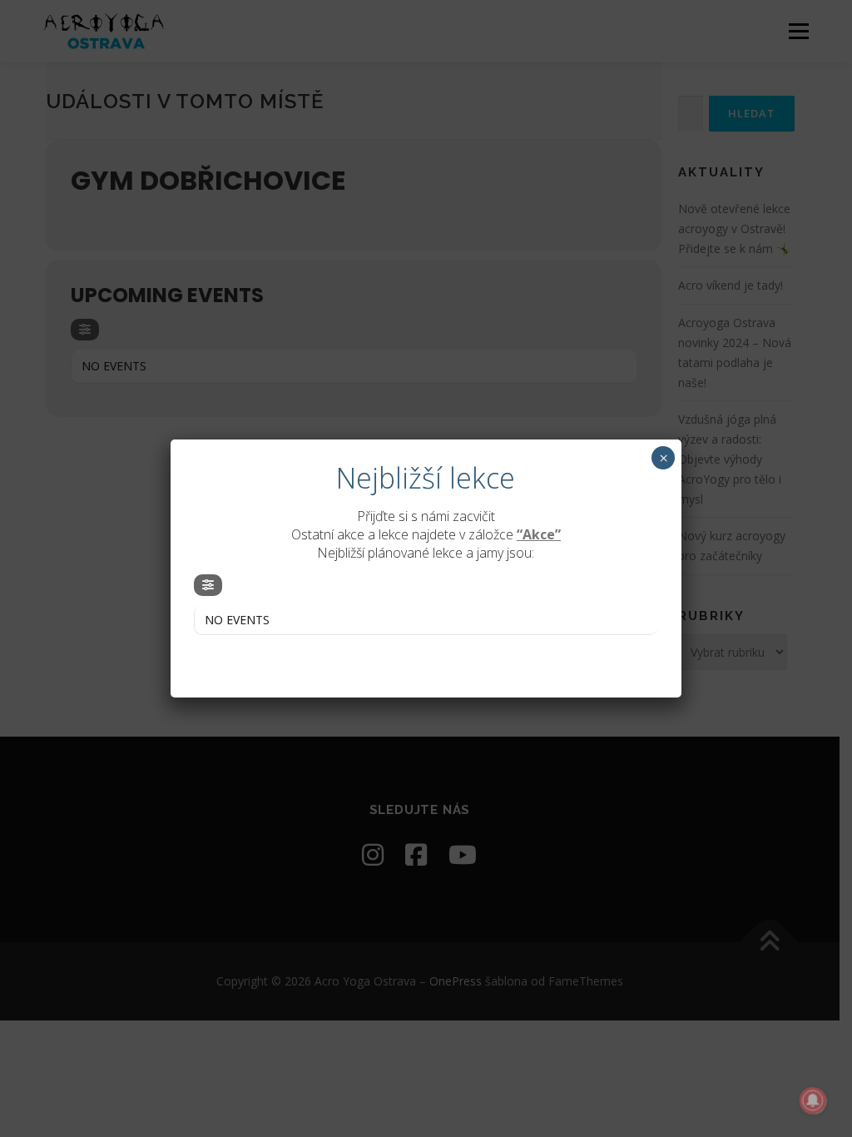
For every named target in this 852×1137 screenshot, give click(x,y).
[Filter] (208, 585)
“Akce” (539, 534)
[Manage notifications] (813, 1100)
